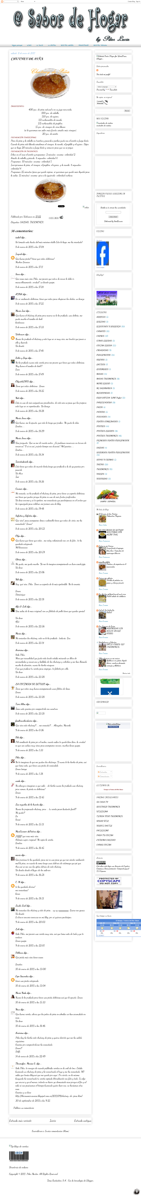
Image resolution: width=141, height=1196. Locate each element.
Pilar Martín (99, 240)
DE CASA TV (102, 802)
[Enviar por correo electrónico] (50, 218)
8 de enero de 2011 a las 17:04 (29, 246)
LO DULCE (40, 45)
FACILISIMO (103, 830)
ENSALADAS (102, 350)
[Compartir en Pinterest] (58, 218)
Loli (17, 929)
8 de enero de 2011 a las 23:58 (29, 713)
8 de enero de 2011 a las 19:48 (29, 508)
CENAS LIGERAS (104, 340)
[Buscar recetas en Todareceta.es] (18, 1146)
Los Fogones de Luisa (107, 626)
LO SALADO (52, 45)
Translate (113, 89)
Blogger (89, 1180)
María (18, 633)
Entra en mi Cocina (106, 546)
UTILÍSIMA (102, 811)
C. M (17, 882)
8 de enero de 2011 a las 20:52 (30, 528)
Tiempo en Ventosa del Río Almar (113, 789)
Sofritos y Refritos (23, 515)
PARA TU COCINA (105, 835)
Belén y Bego (21, 357)
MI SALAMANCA (104, 388)
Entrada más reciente (20, 1120)
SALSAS (24, 222)
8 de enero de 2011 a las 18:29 (29, 431)
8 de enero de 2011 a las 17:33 (29, 327)
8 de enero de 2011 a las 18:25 (29, 390)
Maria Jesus (20, 418)
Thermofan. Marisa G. (25, 1063)
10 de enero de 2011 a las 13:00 (30, 969)
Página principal (17, 45)
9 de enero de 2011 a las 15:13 (29, 824)
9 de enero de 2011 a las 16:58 (29, 874)
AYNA (18, 294)
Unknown (20, 334)
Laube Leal (20, 905)
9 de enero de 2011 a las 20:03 (30, 921)
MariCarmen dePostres (25, 831)
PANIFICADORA (83, 45)
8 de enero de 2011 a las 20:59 (30, 552)
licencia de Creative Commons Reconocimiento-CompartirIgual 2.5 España (113, 868)
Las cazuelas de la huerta (27, 804)
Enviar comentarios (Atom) (57, 1131)
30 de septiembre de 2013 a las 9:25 (32, 1100)
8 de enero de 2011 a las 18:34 (29, 454)
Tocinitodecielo (21, 461)
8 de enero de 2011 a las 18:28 (29, 410)
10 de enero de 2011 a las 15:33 (30, 1002)
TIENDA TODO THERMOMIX (110, 816)
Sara (17, 274)
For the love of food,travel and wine (112, 594)
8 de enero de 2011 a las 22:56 (29, 626)
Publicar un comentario (23, 1107)
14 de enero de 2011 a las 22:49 (30, 1056)
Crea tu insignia (100, 267)
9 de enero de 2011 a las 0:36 (29, 730)
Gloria (18, 559)
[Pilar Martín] (103, 265)
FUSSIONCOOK (104, 355)
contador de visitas (104, 125)
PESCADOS (102, 417)
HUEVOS (101, 359)
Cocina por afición (106, 578)
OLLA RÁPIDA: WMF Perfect (109, 397)
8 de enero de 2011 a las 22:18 (29, 599)
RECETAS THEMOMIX (100, 45)
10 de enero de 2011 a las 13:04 (30, 985)
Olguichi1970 (22, 381)
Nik (17, 579)
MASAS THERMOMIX (106, 378)
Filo (17, 737)
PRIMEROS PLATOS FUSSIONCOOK (113, 440)
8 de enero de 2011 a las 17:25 (29, 303)
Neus (17, 1009)
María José (20, 310)
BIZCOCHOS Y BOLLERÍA (109, 326)
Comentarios (104, 776)
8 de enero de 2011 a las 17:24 (29, 286)
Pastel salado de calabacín (116, 596)
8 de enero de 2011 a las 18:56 (29, 481)
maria (18, 855)
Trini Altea (20, 704)
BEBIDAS (101, 321)
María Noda (20, 992)
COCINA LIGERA (104, 345)
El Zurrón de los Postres (108, 514)
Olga (17, 535)
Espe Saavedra (22, 976)
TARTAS (100, 464)
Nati (17, 397)
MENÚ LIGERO (103, 383)
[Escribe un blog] (52, 218)
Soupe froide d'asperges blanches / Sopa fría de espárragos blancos (115, 550)
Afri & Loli (20, 606)
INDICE (29, 45)
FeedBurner (118, 221)
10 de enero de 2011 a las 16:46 (30, 1025)
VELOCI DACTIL (104, 825)
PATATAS (101, 412)
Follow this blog (113, 726)
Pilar (17, 757)
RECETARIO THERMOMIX (108, 806)
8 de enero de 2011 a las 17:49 (29, 374)
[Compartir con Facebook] (56, 218)
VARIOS (100, 474)
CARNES (100, 336)
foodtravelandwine (23, 720)
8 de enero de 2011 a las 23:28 (29, 676)
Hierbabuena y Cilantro (107, 642)
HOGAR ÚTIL (103, 821)
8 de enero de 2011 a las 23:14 (29, 642)
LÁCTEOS (101, 364)
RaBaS (109, 612)
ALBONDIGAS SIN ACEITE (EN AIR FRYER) (115, 631)
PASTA (100, 407)
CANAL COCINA (104, 845)
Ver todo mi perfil (103, 74)
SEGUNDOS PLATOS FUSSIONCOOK (113, 452)
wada (17, 780)
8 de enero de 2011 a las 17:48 (29, 350)
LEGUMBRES (102, 369)
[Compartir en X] (54, 218)
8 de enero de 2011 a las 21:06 (29, 572)
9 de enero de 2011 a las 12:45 (29, 797)
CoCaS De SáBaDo (106, 610)
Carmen (19, 488)
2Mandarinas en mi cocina (109, 658)
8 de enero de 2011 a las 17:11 (29, 266)
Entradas (103, 772)
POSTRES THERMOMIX (107, 436)
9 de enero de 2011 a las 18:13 (29, 898)
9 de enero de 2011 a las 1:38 (29, 773)
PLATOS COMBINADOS (107, 421)
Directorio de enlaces (18, 1167)
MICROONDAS (103, 393)
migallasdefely (104, 562)
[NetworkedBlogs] (113, 724)
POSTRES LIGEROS (105, 431)
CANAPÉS (101, 331)
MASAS (100, 374)
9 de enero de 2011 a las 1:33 (29, 750)
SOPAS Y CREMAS (105, 459)
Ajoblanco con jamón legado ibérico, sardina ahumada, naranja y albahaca (117, 663)
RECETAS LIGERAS (67, 45)
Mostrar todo (126, 673)
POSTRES (101, 426)
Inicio (53, 1120)
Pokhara (19, 952)
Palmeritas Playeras (114, 516)
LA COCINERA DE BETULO (30, 684)
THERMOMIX (37, 222)
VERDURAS (102, 478)
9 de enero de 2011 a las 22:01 (30, 945)
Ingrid (18, 254)
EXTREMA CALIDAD (106, 840)
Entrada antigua (82, 1120)
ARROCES (101, 317)
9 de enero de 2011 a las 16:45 (29, 847)
